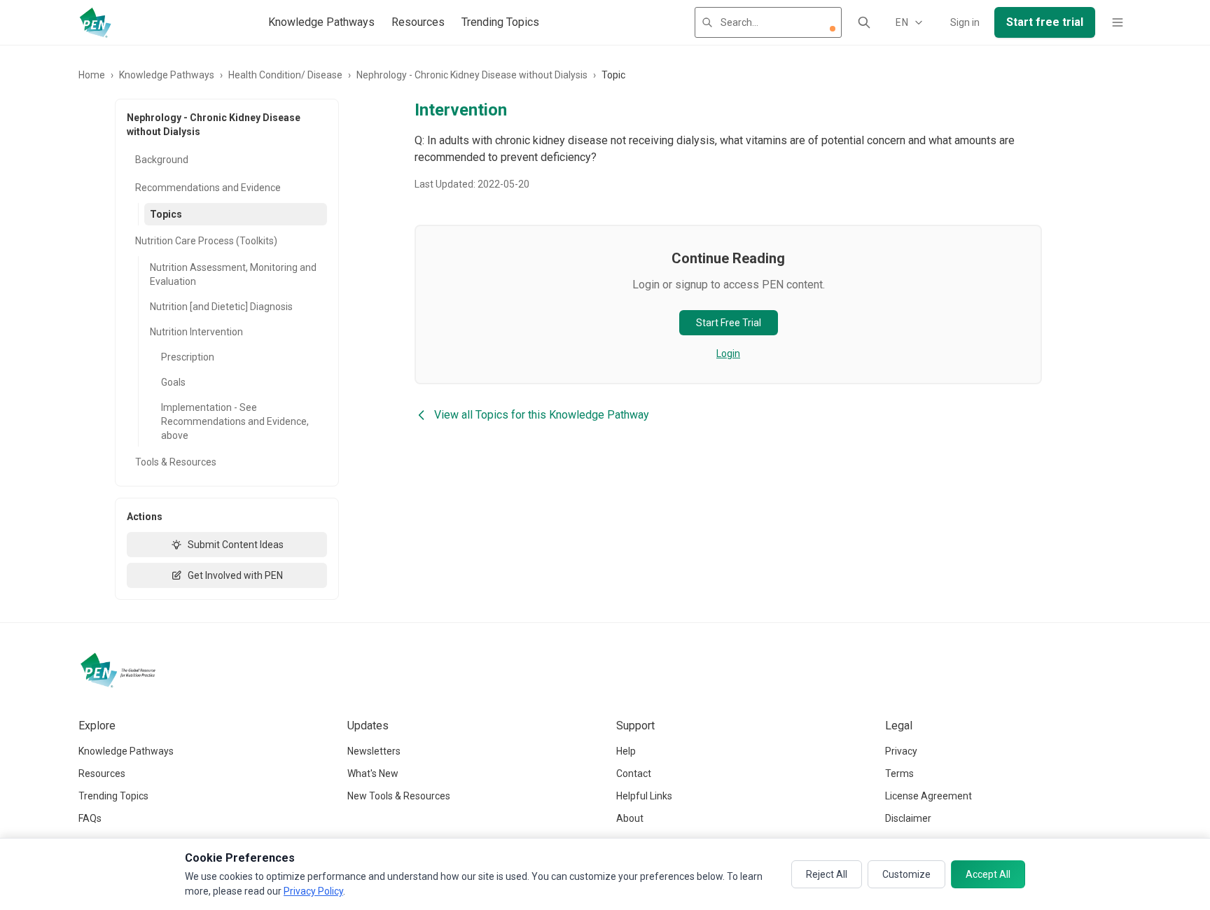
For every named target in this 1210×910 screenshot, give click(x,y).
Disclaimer (908, 818)
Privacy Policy (313, 891)
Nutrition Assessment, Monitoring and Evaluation (233, 274)
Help (626, 751)
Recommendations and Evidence (208, 187)
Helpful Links (644, 796)
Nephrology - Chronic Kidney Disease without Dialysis (471, 74)
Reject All (826, 874)
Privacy (901, 751)
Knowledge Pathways (321, 22)
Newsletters (374, 751)
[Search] (864, 22)
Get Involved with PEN (235, 575)
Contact (633, 773)
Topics (166, 214)
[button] (832, 28)
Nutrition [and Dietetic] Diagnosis (221, 306)
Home (91, 74)
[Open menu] (1118, 22)
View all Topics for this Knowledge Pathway (541, 414)
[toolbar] (832, 28)
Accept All (988, 874)
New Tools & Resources (398, 796)
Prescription (187, 357)
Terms (899, 773)
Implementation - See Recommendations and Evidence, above (235, 421)
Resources (418, 22)
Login (728, 353)
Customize (906, 874)
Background (161, 159)
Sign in (965, 22)
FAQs (90, 818)
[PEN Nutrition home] (95, 22)
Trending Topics (500, 22)
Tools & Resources (175, 462)
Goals (173, 382)
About (630, 818)
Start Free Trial (728, 322)
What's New (372, 773)
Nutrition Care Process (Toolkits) (206, 240)
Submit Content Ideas (236, 544)
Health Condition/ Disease (285, 74)
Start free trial (1044, 22)
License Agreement (928, 796)
